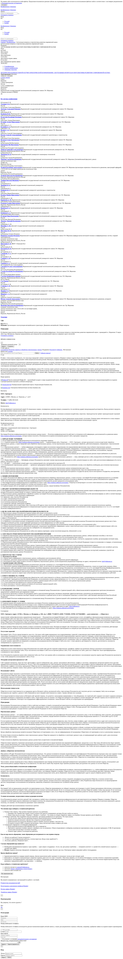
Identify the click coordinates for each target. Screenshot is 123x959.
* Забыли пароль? (45, 353)
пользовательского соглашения (27, 939)
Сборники (13, 6)
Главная (3, 42)
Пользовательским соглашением (12, 3)
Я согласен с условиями (10, 939)
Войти (37, 353)
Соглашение (4, 349)
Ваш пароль (4, 933)
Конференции (5, 6)
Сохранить (11, 346)
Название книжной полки (9, 344)
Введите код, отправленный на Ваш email (13, 940)
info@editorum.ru (10, 403)
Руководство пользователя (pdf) (10, 883)
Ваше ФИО (4, 916)
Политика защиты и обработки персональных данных (25, 349)
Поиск (3, 11)
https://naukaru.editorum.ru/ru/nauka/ (11, 436)
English (6, 23)
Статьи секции (5, 77)
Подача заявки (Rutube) (8, 889)
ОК (19, 942)
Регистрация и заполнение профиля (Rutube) (14, 886)
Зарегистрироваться (13, 944)
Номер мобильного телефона (10, 923)
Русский (6, 21)
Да (1, 907)
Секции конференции (11, 68)
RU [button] (2, 18)
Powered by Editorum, (56, 349)
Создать (10, 351)
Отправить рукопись (7, 15)
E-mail (3, 931)
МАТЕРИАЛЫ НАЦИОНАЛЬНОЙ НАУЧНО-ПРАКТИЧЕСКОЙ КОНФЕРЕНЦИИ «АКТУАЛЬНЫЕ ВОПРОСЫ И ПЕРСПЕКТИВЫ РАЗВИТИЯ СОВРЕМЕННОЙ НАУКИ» (55, 72)
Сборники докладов (10, 69)
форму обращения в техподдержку (21, 869)
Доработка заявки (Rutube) (9, 892)
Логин (3, 953)
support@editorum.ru (23, 867)
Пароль (3, 955)
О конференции (9, 66)
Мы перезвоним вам (6, 873)
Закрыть (3, 346)
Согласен (4, 5)
